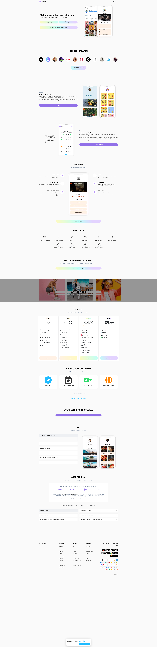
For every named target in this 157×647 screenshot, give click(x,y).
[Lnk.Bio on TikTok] (104, 543)
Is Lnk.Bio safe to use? (86, 510)
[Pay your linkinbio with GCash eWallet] (106, 567)
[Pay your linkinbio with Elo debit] (114, 562)
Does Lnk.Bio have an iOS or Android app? (91, 519)
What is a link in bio (77, 560)
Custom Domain (89, 555)
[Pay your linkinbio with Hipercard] (109, 562)
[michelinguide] (81, 59)
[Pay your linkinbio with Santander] (109, 565)
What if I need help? (45, 448)
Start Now (48, 358)
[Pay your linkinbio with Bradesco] (103, 565)
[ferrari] (95, 59)
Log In (50, 22)
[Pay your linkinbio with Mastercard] (114, 560)
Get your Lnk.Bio (78, 67)
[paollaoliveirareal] (75, 59)
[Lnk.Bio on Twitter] (109, 543)
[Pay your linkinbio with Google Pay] (106, 560)
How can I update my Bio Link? (47, 443)
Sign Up (68, 22)
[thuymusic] (102, 59)
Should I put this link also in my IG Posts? (51, 457)
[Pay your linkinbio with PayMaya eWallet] (103, 567)
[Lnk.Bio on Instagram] (101, 543)
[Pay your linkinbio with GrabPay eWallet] (101, 567)
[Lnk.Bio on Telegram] (117, 545)
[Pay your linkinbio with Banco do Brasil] (101, 565)
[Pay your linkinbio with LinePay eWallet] (109, 570)
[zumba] (61, 59)
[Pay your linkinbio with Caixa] (106, 565)
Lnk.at (74, 546)
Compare (77, 505)
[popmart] (68, 59)
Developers (61, 567)
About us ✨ (61, 546)
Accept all (84, 643)
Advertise (61, 558)
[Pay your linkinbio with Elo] (103, 562)
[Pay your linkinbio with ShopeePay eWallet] (117, 570)
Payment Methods (77, 565)
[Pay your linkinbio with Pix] (106, 562)
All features (88, 560)
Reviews (82, 505)
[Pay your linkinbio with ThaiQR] (114, 570)
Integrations (62, 565)
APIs (87, 558)
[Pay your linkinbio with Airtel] (106, 570)
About (63, 505)
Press (87, 505)
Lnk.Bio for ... (76, 558)
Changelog (92, 505)
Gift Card (61, 560)
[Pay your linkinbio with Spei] (114, 565)
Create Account (98, 144)
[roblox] (88, 59)
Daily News (75, 555)
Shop (87, 548)
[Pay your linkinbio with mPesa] (117, 567)
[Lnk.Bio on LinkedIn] (112, 543)
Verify (87, 553)
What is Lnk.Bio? (44, 510)
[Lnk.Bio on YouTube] (114, 543)
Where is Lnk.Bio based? (87, 515)
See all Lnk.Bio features (78, 398)
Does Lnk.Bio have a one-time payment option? (52, 519)
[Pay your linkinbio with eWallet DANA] (109, 567)
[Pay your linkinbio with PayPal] (101, 560)
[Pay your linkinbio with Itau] (117, 562)
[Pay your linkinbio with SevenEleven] (117, 565)
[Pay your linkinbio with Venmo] (117, 560)
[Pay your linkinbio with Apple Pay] (103, 560)
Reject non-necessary (72, 643)
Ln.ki (74, 548)
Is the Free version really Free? (48, 435)
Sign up (58, 105)
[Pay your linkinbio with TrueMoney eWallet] (111, 570)
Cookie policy (82, 641)
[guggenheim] (41, 59)
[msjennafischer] (54, 59)
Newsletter (88, 546)
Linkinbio (75, 553)
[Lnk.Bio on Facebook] (106, 543)
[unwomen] (108, 59)
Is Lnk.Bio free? (44, 515)
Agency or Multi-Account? (60, 27)
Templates (75, 562)
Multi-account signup (78, 268)
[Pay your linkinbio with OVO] (114, 567)
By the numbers (69, 505)
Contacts (61, 562)
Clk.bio (74, 551)
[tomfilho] (115, 59)
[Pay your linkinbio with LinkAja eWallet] (111, 567)
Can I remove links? (45, 462)
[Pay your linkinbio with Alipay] (109, 560)
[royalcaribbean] (48, 59)
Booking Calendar (90, 551)
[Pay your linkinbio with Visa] (111, 560)
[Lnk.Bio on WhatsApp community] (117, 543)
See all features (78, 221)
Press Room (61, 553)
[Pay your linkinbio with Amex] (101, 562)
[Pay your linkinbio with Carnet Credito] (111, 565)
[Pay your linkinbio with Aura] (111, 562)
